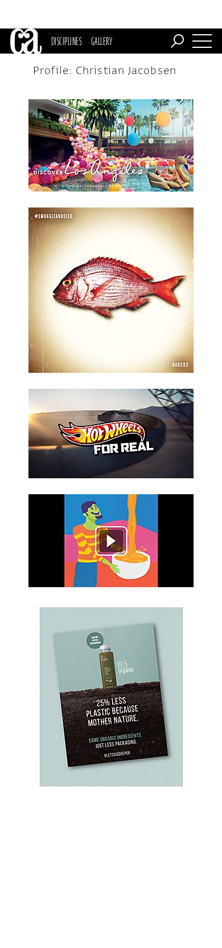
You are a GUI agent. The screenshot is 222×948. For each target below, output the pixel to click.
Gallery (101, 41)
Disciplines (66, 41)
